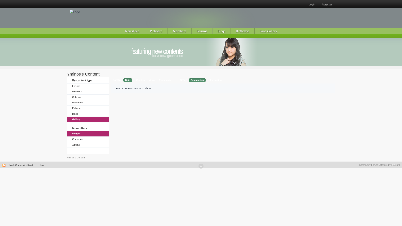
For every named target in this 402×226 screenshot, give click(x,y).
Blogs (75, 114)
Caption (140, 80)
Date (127, 80)
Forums (76, 86)
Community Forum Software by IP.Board (379, 165)
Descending (197, 80)
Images (76, 133)
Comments (77, 139)
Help (41, 165)
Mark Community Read (21, 165)
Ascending (216, 80)
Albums (76, 145)
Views (152, 80)
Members (77, 91)
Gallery (76, 119)
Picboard (76, 108)
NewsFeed (77, 102)
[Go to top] (201, 166)
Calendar (76, 97)
